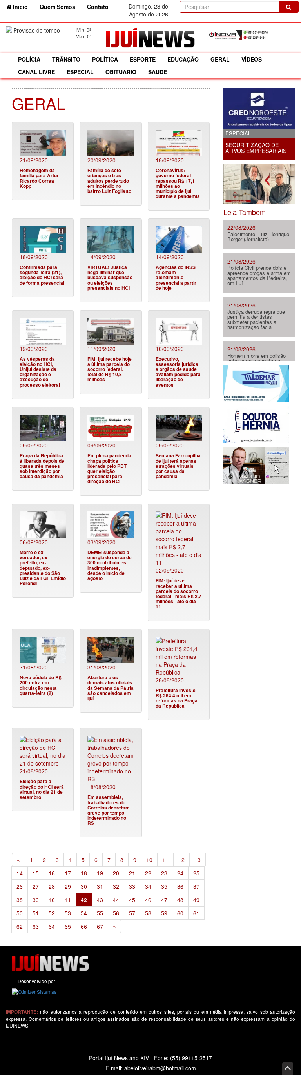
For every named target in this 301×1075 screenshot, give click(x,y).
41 (68, 900)
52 (52, 913)
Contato (98, 7)
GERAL (220, 59)
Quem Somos (57, 7)
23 (164, 873)
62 (19, 926)
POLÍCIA (29, 59)
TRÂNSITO (66, 59)
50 (19, 913)
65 (68, 926)
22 (148, 873)
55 (100, 913)
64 (52, 926)
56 (116, 913)
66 (84, 926)
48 (180, 900)
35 (164, 886)
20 (116, 873)
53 (68, 913)
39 (36, 900)
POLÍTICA (105, 59)
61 (196, 913)
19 (100, 873)
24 (180, 873)
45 (132, 900)
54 (84, 913)
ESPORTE (143, 59)
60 (180, 913)
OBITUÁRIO (120, 72)
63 (36, 926)
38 (19, 900)
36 (180, 886)
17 (68, 873)
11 (165, 860)
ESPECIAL (80, 72)
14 (19, 873)
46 (148, 900)
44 (116, 900)
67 (100, 926)
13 (197, 860)
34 (148, 886)
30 (84, 886)
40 (52, 900)
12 (181, 860)
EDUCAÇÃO (183, 59)
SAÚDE (157, 72)
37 (196, 886)
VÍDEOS (251, 59)
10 (149, 860)
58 (148, 913)
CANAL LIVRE (36, 72)
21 (132, 873)
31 (100, 886)
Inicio (22, 6)
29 (68, 886)
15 (36, 873)
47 (164, 900)
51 (36, 913)
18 (84, 873)
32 (116, 886)
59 (164, 913)
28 (52, 886)
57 (132, 913)
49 (196, 900)
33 (132, 886)
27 (36, 886)
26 (19, 886)
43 (100, 900)
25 (196, 873)
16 (52, 873)
